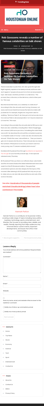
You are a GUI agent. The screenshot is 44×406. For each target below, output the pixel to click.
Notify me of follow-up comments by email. (19, 307)
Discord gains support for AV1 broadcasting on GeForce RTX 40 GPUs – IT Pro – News (12, 238)
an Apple (36, 151)
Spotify (28, 151)
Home (8, 331)
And (31, 151)
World (8, 340)
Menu (6, 30)
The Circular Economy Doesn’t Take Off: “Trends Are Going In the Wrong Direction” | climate (33, 238)
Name (5, 276)
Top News (9, 336)
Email (5, 284)
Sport (7, 357)
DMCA (8, 389)
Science (8, 349)
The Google (5, 154)
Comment (7, 257)
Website (6, 291)
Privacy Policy (10, 393)
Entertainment (10, 362)
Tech (7, 353)
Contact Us (9, 366)
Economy (9, 344)
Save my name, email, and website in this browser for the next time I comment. (22, 301)
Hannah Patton (22, 70)
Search (38, 30)
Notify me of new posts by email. (15, 312)
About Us (8, 380)
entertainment (9, 66)
